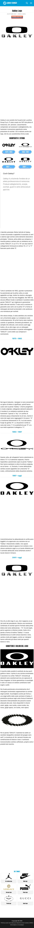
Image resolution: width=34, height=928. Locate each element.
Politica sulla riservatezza (8, 923)
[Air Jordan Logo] (8, 878)
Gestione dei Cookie (22, 923)
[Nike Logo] (25, 878)
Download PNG (17, 17)
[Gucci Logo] (25, 901)
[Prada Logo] (8, 901)
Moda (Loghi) (22, 14)
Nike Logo (25, 881)
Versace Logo (9, 892)
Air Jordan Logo (8, 881)
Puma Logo (25, 892)
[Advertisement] (17, 62)
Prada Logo (8, 903)
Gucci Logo (25, 903)
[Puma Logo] (25, 890)
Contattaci (21, 925)
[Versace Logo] (8, 890)
